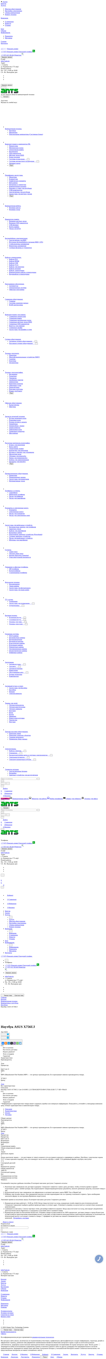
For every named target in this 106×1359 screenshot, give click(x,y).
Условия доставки (7, 1313)
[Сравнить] (5, 1037)
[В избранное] (5, 1034)
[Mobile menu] (2, 829)
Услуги (3, 1285)
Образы (3, 1288)
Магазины (4, 1305)
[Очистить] (38, 779)
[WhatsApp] (17, 1043)
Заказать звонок (7, 57)
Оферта (3, 1334)
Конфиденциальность (8, 1332)
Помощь (4, 1307)
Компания (4, 1290)
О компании (5, 1294)
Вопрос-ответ (5, 1316)
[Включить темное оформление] (3, 87)
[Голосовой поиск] (3, 783)
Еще (11, 165)
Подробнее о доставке (21, 1218)
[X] (11, 1043)
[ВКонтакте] (3, 1043)
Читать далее (93, 1345)
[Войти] (2, 878)
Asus (2, 1084)
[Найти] (8, 783)
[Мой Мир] (8, 1043)
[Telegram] (20, 1043)
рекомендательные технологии (43, 1337)
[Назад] (10, 917)
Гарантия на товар (7, 1315)
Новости (4, 1296)
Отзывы (4, 1298)
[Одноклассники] (6, 1043)
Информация (5, 1300)
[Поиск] (2, 875)
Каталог (4, 1279)
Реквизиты (4, 1303)
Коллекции (5, 1287)
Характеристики (11, 1111)
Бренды (3, 1283)
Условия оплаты (6, 1311)
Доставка (8, 1115)
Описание (8, 1109)
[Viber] (14, 1043)
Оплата (7, 1113)
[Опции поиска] (2, 781)
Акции (3, 1281)
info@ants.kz (5, 61)
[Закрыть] (2, 887)
